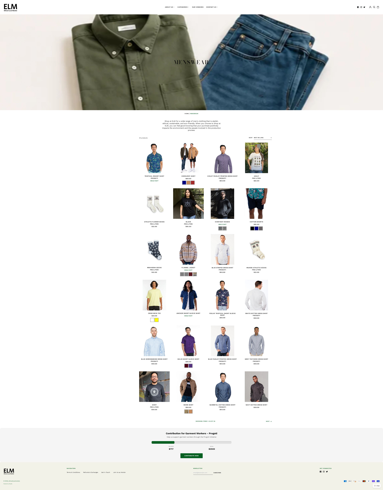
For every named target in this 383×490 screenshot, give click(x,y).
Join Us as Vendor (119, 472)
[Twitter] (364, 7)
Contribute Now (191, 455)
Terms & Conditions (73, 472)
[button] (374, 7)
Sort (251, 137)
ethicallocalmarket (14, 481)
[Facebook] (358, 7)
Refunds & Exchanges (90, 472)
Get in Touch (105, 472)
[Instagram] (361, 7)
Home (187, 113)
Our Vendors (197, 7)
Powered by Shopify (7, 483)
